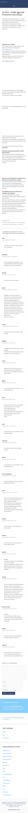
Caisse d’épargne (7, 774)
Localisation (6, 738)
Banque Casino (6, 750)
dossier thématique (16, 706)
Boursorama (6, 765)
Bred (4, 768)
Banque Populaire (7, 756)
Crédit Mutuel (6, 783)
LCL (3, 789)
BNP (4, 771)
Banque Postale (7, 759)
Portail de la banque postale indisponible (12, 224)
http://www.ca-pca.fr (7, 49)
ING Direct (5, 792)
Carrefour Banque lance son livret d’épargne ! (13, 222)
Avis (4, 735)
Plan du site (11, 806)
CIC (3, 777)
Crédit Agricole (6, 220)
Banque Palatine (7, 753)
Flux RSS (17, 806)
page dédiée (6, 183)
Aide (4, 732)
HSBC (4, 786)
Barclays (5, 762)
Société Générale (7, 795)
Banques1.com (4, 2)
